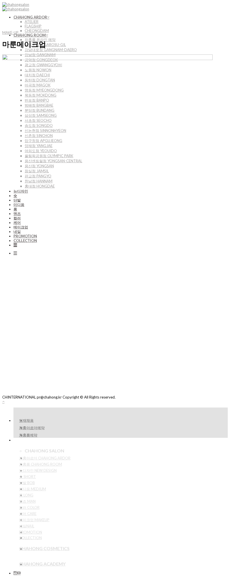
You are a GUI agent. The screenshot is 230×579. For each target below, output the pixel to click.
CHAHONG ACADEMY (42, 563)
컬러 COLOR (29, 507)
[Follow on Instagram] (15, 573)
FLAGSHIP (33, 26)
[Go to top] (3, 401)
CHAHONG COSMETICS (44, 548)
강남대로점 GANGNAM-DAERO (51, 49)
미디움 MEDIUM (32, 489)
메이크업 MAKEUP (34, 520)
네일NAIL (26, 526)
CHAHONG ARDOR (30, 17)
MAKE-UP (10, 32)
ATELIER (31, 21)
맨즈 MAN (27, 501)
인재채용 (26, 420)
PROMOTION (30, 532)
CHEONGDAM (37, 30)
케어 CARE (27, 513)
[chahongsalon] (15, 6)
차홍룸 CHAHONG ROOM (40, 464)
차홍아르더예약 (32, 427)
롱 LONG (26, 495)
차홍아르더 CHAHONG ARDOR (44, 458)
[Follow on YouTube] (19, 573)
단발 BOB (27, 482)
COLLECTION (30, 537)
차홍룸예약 (28, 435)
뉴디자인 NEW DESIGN (38, 470)
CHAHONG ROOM (29, 35)
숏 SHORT (27, 476)
